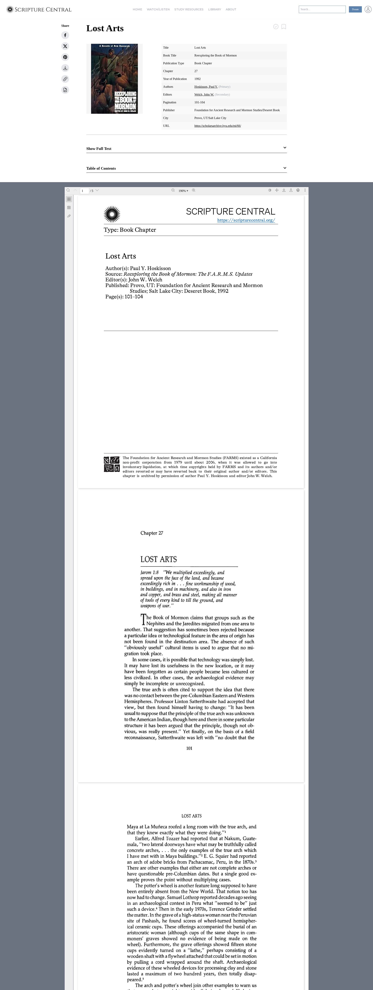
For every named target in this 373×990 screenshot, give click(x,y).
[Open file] (284, 190)
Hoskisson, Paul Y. (206, 86)
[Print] (298, 190)
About (231, 9)
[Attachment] (69, 216)
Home (137, 9)
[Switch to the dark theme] (270, 190)
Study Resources (188, 9)
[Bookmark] (69, 207)
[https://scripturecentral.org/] (243, 220)
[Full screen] (277, 190)
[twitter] (65, 46)
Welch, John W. (204, 94)
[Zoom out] (173, 190)
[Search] (68, 190)
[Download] (291, 190)
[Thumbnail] (69, 199)
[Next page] (97, 190)
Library (214, 9)
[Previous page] (75, 190)
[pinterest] (65, 57)
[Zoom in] (194, 190)
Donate (355, 9)
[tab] (68, 200)
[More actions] (305, 190)
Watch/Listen (158, 9)
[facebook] (65, 35)
